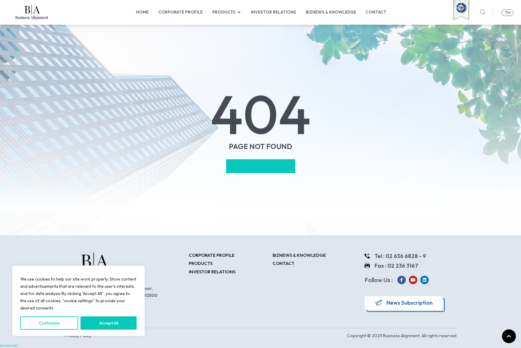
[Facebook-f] (401, 280)
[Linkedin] (424, 280)
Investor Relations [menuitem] (273, 12)
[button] (239, 12)
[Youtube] (413, 280)
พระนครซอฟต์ (9, 346)
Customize (49, 323)
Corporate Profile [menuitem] (180, 12)
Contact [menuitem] (376, 12)
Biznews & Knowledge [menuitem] (331, 12)
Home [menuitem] (142, 12)
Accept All (108, 323)
